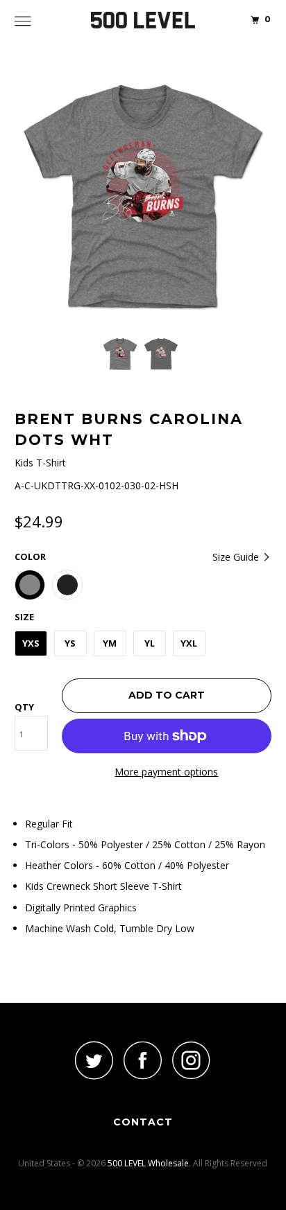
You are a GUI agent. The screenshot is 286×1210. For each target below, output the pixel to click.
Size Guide (237, 556)
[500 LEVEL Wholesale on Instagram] (191, 1060)
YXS (31, 643)
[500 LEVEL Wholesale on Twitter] (94, 1060)
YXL (188, 643)
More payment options (166, 771)
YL (149, 643)
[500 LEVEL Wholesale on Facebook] (143, 1060)
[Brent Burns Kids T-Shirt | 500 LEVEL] (143, 197)
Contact (143, 1122)
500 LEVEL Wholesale (148, 1163)
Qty (24, 707)
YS (70, 643)
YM (110, 643)
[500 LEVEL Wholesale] (143, 21)
